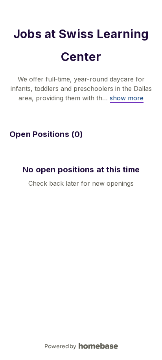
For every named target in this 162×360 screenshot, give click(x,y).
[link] (127, 98)
